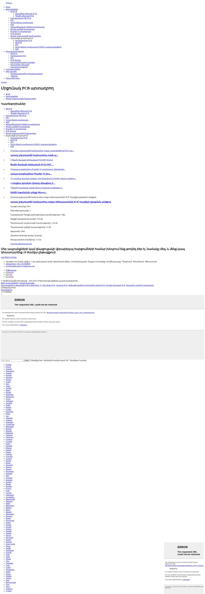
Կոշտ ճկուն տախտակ (21, 23)
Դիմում (13, 76)
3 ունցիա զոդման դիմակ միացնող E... (32, 183)
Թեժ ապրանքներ (9, 283)
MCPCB (13, 11)
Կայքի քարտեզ (27, 283)
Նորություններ (13, 69)
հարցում (14, 244)
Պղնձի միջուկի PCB (24, 16)
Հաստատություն (19, 67)
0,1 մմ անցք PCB (47, 285)
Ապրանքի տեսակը (19, 65)
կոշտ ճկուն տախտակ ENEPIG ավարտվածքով (38, 47)
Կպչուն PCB (61, 285)
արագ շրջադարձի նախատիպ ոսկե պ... (34, 155)
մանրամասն (25, 244)
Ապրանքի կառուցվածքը (22, 62)
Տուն (8, 7)
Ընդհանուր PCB (18, 56)
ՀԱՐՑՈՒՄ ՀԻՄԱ (8, 257)
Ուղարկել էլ (6, 290)
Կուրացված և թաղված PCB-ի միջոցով (20, 285)
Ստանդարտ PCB (23, 40)
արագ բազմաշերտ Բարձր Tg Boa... (31, 174)
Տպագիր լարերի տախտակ (140, 285)
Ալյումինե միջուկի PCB (26, 14)
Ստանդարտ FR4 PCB (20, 18)
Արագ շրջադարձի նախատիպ (25, 36)
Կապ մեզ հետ (13, 78)
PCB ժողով (15, 34)
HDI (12, 25)
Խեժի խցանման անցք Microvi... (28, 192)
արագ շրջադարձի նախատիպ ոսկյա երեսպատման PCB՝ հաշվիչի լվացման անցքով (60, 202)
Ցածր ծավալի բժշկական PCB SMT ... (32, 164)
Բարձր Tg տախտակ (20, 31)
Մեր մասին (11, 71)
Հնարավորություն (15, 51)
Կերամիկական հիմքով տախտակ (27, 27)
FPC (12, 20)
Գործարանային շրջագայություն (26, 74)
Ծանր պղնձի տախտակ (22, 29)
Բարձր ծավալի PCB (115, 285)
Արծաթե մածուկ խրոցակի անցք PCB (86, 285)
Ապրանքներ (12, 9)
